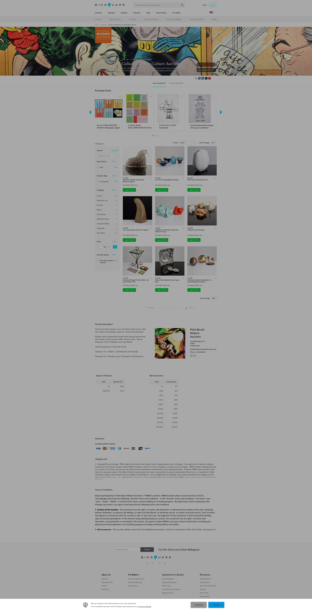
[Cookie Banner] (156, 605)
